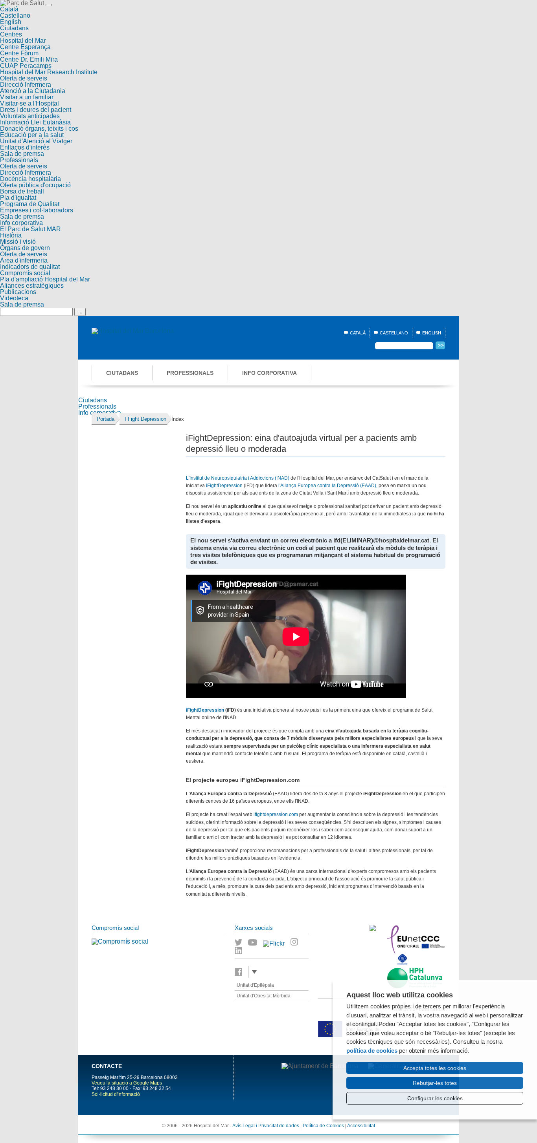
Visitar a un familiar (26, 97)
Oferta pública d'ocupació (35, 185)
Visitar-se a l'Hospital (29, 103)
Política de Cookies (323, 1125)
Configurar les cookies (435, 1098)
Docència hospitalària (30, 178)
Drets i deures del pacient (35, 109)
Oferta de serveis (23, 78)
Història (11, 235)
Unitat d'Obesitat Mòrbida (264, 996)
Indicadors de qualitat (30, 266)
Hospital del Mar (23, 40)
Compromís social (25, 273)
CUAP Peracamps (25, 65)
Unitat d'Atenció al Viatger (36, 141)
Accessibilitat (361, 1125)
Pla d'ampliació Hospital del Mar (45, 279)
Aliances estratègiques (32, 285)
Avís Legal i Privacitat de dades (265, 1125)
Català (9, 9)
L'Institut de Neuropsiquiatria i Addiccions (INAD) (237, 478)
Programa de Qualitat (29, 204)
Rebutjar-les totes (435, 1083)
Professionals (19, 160)
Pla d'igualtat (18, 197)
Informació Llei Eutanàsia (35, 122)
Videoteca (14, 298)
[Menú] (49, 5)
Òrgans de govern (25, 248)
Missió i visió (18, 241)
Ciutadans (14, 28)
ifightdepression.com (276, 814)
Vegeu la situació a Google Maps (127, 1083)
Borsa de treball (22, 191)
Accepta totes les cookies (434, 1068)
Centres (11, 34)
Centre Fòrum (19, 53)
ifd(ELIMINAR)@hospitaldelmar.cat (381, 540)
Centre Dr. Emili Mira (29, 59)
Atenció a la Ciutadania (32, 91)
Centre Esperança (25, 47)
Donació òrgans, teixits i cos (39, 128)
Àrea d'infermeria (24, 260)
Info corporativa (21, 222)
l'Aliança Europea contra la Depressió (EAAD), (327, 485)
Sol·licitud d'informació (116, 1094)
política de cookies (371, 1050)
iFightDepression (224, 485)
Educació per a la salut (32, 134)
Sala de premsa (22, 153)
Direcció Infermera (25, 84)
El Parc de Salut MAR (30, 229)
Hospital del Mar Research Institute (48, 72)
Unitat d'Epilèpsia (255, 985)
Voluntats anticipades (30, 116)
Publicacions (18, 291)
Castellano (15, 15)
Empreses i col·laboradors (36, 210)
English (10, 21)
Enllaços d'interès (25, 147)
